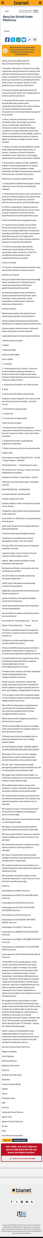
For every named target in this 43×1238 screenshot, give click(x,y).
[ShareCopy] (29, 39)
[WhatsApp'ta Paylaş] (18, 39)
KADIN (7, 11)
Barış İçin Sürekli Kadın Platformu (18, 18)
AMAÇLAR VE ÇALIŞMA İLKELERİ (21, 598)
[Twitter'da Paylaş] (13, 39)
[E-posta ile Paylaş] (35, 39)
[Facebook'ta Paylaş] (7, 39)
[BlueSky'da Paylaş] (24, 39)
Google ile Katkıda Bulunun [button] (23, 1158)
